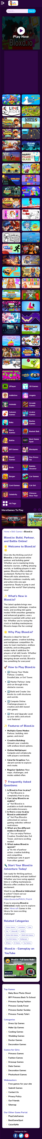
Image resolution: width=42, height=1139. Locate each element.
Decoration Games (17, 1044)
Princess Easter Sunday (19, 1010)
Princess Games (16, 1053)
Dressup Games (16, 1062)
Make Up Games (16, 1027)
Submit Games (15, 1088)
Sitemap (12, 1104)
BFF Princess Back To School (22, 997)
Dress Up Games (16, 1023)
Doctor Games (15, 1040)
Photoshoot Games (17, 1074)
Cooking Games (15, 1031)
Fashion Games (15, 1057)
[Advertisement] (21, 72)
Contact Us (13, 1092)
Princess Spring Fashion (19, 1001)
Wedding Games (16, 1036)
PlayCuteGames (16, 1116)
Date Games (14, 1066)
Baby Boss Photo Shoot (19, 993)
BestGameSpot (15, 1120)
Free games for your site (20, 1083)
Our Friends (13, 1100)
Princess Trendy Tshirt (18, 1014)
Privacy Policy (14, 1096)
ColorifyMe (13, 1124)
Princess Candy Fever (18, 1005)
